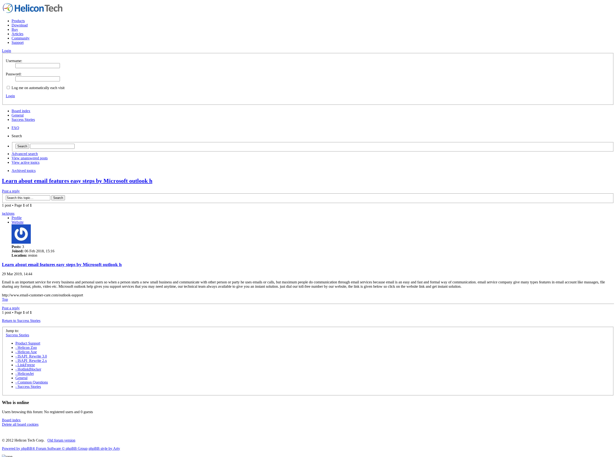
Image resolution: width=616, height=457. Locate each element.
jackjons (8, 213)
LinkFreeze (25, 365)
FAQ (15, 128)
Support (18, 42)
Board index (21, 111)
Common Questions (31, 382)
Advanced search (25, 154)
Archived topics (24, 171)
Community (21, 38)
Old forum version (61, 440)
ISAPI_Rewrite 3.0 (31, 356)
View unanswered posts (30, 158)
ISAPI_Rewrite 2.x (31, 361)
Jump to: (12, 331)
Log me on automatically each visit (37, 88)
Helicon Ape (26, 352)
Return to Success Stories (21, 321)
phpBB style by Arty (104, 448)
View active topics (25, 162)
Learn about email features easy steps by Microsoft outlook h (77, 181)
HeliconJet (24, 374)
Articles (17, 34)
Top (5, 299)
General (18, 115)
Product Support (27, 343)
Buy (15, 29)
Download (20, 25)
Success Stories (23, 120)
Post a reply (11, 191)
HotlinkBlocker (28, 369)
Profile (17, 218)
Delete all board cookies (20, 424)
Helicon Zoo (26, 348)
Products (18, 21)
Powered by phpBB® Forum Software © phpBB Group (45, 448)
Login (10, 96)
